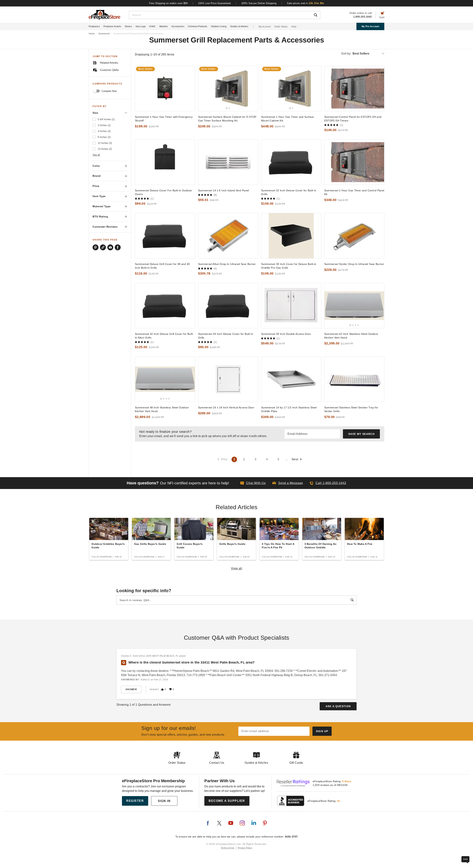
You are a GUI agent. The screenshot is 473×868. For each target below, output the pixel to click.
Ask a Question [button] (338, 706)
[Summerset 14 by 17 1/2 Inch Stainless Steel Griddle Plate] (291, 379)
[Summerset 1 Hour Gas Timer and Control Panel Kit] (354, 162)
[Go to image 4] (358, 325)
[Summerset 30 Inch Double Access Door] (291, 305)
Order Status (281, 26)
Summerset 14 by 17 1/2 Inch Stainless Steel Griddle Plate (289, 409)
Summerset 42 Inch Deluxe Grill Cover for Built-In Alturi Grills (164, 335)
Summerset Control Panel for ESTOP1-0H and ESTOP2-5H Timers (353, 118)
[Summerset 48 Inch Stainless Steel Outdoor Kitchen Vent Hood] (165, 379)
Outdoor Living (219, 26)
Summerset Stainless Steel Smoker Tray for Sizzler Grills (351, 409)
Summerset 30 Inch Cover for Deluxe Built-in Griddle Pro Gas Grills (288, 266)
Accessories (177, 26)
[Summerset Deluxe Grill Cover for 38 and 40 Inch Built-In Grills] (165, 235)
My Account (265, 26)
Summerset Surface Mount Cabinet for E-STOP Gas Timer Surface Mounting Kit (227, 118)
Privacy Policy (245, 848)
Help (293, 26)
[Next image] (253, 89)
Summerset (104, 33)
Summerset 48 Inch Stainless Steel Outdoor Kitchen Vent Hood (162, 409)
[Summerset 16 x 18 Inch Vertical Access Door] (228, 379)
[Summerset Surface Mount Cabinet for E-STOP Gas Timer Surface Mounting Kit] (228, 88)
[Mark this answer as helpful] (162, 689)
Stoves (128, 26)
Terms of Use (227, 848)
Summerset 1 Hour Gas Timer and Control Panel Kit (354, 192)
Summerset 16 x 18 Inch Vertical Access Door (226, 407)
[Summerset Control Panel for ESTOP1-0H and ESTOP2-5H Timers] (354, 88)
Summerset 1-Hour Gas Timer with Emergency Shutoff (164, 118)
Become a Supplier (227, 800)
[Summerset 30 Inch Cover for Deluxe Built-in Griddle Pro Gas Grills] (291, 235)
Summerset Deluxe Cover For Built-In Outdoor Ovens (163, 192)
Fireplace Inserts (112, 26)
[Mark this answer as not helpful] (170, 689)
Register (135, 800)
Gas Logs (141, 26)
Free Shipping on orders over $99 (168, 3)
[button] (287, 483)
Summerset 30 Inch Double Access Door (286, 333)
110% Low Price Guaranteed (214, 3)
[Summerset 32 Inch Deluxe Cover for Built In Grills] (291, 162)
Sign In (164, 801)
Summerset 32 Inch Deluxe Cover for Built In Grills (288, 192)
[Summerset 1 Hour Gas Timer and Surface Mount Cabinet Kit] (291, 88)
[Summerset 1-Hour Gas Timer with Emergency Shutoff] (165, 88)
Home (92, 33)
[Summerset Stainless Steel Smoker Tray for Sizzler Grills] (354, 379)
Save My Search (361, 433)
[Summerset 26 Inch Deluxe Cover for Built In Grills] (228, 305)
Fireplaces (94, 26)
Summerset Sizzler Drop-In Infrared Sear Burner (354, 264)
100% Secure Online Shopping (259, 3)
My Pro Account (370, 26)
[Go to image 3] (355, 325)
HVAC (152, 26)
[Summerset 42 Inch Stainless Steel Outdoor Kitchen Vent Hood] (354, 305)
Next (295, 459)
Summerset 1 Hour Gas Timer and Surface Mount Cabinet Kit (287, 118)
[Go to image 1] (227, 108)
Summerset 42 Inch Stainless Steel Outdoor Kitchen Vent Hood (351, 335)
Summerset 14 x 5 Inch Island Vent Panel (223, 190)
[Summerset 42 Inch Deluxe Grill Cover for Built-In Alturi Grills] (165, 305)
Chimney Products (197, 26)
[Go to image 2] (229, 108)
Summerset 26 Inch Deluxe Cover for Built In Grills (225, 335)
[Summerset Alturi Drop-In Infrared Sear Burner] (228, 235)
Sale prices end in (305, 3)
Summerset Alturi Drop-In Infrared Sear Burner (227, 264)
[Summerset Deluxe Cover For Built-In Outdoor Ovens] (165, 162)
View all (236, 568)
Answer (131, 689)
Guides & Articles (239, 26)
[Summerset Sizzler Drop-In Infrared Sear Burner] (354, 235)
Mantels (163, 26)
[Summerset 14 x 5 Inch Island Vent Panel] (228, 162)
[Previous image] (203, 89)
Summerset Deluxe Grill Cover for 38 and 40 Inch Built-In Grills (162, 266)
